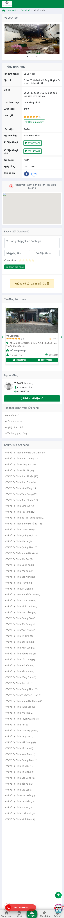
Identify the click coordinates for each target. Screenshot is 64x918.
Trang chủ (10, 10)
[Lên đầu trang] (58, 895)
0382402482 (33, 151)
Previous (2, 337)
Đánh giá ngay (35, 121)
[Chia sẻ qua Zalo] (35, 173)
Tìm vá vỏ (25, 10)
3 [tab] (36, 56)
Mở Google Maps (38, 350)
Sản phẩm (45, 916)
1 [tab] (27, 56)
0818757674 (33, 143)
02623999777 (41, 360)
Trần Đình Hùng (23, 383)
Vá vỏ (19, 916)
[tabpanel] (32, 39)
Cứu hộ (57, 916)
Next (62, 337)
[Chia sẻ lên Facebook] (27, 173)
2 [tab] (32, 56)
